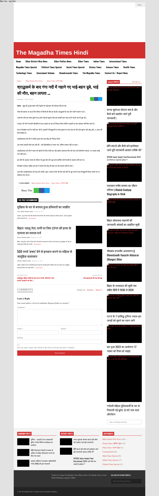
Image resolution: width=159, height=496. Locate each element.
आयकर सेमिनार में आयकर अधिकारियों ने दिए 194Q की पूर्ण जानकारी (43, 462)
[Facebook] (113, 4)
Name (20, 328)
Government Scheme (45, 73)
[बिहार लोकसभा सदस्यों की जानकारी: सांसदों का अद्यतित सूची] (124, 207)
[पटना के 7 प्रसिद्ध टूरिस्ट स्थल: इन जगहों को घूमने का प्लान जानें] (124, 303)
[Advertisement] (79, 24)
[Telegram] (121, 4)
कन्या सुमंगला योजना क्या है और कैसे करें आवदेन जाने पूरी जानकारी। (122, 113)
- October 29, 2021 (38, 211)
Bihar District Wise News (37, 61)
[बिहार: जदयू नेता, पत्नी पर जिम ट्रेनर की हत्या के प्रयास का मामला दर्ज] (89, 234)
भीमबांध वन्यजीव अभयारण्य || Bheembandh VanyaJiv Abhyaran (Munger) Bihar (123, 255)
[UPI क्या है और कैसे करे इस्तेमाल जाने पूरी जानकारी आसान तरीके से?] (124, 132)
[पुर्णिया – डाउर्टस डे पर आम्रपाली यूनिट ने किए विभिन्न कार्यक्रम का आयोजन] (23, 441)
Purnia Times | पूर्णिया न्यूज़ (112, 443)
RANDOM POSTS (24, 433)
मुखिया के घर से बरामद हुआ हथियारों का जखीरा (43, 206)
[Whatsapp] (92, 99)
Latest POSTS (113, 81)
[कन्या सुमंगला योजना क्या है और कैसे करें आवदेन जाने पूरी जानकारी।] (124, 96)
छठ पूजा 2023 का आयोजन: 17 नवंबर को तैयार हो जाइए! (121, 349)
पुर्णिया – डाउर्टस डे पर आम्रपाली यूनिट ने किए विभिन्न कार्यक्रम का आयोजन (42, 442)
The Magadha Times (91, 73)
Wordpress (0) (81, 290)
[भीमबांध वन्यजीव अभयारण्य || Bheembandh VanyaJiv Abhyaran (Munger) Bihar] (124, 238)
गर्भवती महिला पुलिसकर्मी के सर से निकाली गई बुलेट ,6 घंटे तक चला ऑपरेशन (123, 410)
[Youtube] (132, 4)
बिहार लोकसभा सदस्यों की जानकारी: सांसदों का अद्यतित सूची (123, 222)
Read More (32, 218)
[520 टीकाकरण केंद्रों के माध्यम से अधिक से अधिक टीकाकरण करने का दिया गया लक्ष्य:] (23, 452)
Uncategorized (108, 451)
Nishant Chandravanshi (23, 261)
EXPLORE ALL (136, 82)
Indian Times (99, 61)
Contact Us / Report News (116, 73)
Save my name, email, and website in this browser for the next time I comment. (46, 347)
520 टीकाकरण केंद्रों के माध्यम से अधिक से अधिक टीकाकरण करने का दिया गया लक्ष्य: (43, 453)
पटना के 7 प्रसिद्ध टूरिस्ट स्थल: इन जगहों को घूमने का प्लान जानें (124, 318)
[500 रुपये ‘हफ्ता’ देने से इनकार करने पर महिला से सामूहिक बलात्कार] (89, 258)
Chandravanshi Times (68, 73)
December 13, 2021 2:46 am (25, 99)
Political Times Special (51, 67)
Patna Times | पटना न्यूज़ (59, 183)
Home (18, 61)
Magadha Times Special (26, 67)
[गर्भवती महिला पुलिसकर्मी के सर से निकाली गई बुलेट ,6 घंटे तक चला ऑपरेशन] (124, 378)
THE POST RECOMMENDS (27, 200)
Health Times (129, 67)
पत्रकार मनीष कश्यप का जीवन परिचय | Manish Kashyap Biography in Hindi (122, 189)
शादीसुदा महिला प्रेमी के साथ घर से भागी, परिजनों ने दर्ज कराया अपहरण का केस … (35, 279)
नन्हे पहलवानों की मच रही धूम (92, 278)
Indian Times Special (110, 460)
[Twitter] (117, 4)
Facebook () (90, 290)
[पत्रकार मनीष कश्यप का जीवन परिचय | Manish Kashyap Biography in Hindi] (124, 173)
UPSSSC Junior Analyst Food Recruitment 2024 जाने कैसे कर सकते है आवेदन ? (124, 158)
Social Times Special (75, 67)
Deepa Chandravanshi (23, 237)
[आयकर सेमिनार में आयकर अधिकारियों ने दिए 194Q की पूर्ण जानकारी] (23, 463)
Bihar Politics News (63, 61)
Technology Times (24, 73)
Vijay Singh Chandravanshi (25, 211)
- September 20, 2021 (36, 237)
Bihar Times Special (110, 456)
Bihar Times (83, 61)
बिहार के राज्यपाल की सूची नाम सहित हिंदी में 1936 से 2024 (121, 287)
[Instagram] (128, 4)
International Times (118, 61)
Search (139, 5)
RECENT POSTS (67, 433)
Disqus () (99, 290)
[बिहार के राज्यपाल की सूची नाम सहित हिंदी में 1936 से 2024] (124, 273)
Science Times (112, 67)
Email (64, 328)
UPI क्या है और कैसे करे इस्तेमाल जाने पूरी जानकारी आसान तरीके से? (124, 148)
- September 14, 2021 (37, 261)
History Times (95, 67)
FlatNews (54, 492)
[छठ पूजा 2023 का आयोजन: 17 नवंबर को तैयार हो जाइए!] (124, 334)
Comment (21, 307)
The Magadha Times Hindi (52, 52)
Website (20, 337)
